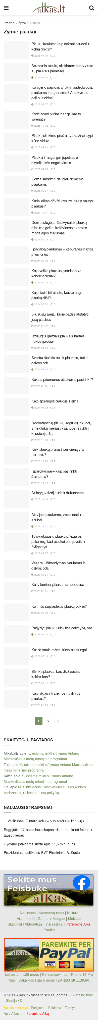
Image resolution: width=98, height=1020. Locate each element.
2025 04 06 (41, 169)
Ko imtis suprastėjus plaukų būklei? (59, 606)
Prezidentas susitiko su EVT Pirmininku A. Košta (42, 852)
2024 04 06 (41, 347)
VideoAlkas (33, 924)
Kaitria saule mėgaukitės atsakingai (59, 649)
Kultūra (72, 912)
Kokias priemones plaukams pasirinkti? (62, 379)
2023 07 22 (41, 634)
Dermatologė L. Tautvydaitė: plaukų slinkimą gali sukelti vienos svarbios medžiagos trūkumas (59, 227)
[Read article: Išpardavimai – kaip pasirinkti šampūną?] (16, 477)
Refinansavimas (54, 974)
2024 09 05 (41, 239)
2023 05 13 (41, 656)
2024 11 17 (41, 212)
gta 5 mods (46, 980)
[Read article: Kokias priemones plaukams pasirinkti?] (16, 386)
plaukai (35, 23)
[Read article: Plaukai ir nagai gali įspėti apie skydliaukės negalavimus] (16, 164)
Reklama (54, 1007)
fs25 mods (30, 974)
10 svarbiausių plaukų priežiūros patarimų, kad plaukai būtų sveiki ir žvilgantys (58, 541)
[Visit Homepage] (49, 8)
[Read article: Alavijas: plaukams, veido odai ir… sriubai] (16, 521)
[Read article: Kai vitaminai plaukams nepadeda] (16, 591)
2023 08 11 (41, 591)
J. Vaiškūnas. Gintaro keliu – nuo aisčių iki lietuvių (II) (46, 820)
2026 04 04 (41, 77)
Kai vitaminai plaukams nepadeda (57, 584)
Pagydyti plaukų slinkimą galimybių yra (61, 627)
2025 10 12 (41, 125)
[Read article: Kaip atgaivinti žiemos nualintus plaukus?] (16, 699)
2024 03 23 (41, 369)
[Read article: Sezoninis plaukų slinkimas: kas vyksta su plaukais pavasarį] (16, 72)
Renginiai (37, 1007)
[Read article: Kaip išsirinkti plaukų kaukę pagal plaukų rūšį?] (16, 299)
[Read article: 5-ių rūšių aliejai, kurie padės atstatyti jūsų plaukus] (16, 320)
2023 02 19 (41, 705)
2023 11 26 (41, 461)
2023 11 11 (41, 526)
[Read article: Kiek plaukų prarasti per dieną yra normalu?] (16, 455)
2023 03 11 (41, 683)
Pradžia (9, 23)
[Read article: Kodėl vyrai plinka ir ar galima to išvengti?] (16, 120)
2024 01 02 (41, 407)
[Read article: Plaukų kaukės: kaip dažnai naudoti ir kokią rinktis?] (16, 50)
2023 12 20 (41, 440)
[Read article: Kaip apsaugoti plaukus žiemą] (16, 407)
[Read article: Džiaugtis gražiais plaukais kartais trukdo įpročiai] (16, 342)
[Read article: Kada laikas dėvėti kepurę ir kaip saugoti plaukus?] (16, 207)
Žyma (22, 23)
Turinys (70, 1007)
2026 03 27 (41, 104)
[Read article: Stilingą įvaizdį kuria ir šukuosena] (16, 499)
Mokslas (74, 918)
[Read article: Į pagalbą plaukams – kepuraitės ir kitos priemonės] (16, 255)
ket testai (12, 974)
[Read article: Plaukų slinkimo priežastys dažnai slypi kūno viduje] (16, 142)
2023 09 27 (41, 553)
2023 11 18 (41, 499)
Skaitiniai (15, 924)
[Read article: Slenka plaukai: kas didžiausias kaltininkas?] (16, 678)
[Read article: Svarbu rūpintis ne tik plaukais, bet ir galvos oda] (16, 364)
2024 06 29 (41, 261)
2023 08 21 (41, 574)
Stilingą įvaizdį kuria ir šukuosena (57, 492)
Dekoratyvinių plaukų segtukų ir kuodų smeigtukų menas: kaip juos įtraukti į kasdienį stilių (61, 428)
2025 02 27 (41, 190)
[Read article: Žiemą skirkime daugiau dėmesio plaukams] (16, 185)
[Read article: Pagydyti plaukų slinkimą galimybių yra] (16, 634)
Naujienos (28, 912)
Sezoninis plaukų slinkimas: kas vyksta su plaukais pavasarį (62, 68)
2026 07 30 (41, 55)
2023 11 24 (41, 483)
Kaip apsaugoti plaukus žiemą (54, 400)
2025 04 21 (41, 147)
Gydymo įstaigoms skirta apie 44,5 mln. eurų (39, 843)
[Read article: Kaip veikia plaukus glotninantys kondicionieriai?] (16, 277)
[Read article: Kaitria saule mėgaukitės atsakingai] (16, 656)
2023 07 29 (41, 613)
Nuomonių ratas (51, 912)
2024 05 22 (41, 282)
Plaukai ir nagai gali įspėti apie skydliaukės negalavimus (54, 160)
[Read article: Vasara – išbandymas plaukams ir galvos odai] (16, 569)
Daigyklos (26, 980)
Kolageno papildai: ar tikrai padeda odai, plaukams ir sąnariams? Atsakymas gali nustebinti (62, 92)
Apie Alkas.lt (13, 1013)
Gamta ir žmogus (51, 918)
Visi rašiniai (54, 924)
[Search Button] (91, 7)
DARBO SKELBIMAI (73, 980)
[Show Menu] (6, 7)
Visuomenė (26, 918)
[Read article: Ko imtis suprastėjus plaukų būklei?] (16, 612)
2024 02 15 (41, 386)
